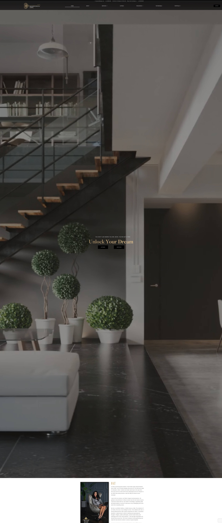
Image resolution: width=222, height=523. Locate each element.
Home (72, 5)
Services (104, 5)
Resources (139, 5)
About (87, 5)
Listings (122, 5)
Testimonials (159, 5)
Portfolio (177, 5)
